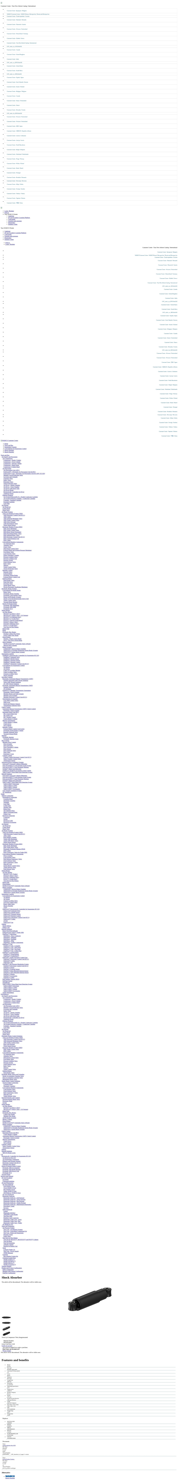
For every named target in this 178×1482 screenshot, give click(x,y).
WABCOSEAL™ (9, 1263)
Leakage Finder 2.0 (9, 1249)
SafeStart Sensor (7, 981)
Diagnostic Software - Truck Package (14, 1199)
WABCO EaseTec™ (10, 1264)
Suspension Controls (8, 654)
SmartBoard (6, 982)
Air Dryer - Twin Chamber (11, 487)
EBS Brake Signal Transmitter (12, 532)
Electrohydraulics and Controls (11, 1098)
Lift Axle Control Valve (10, 902)
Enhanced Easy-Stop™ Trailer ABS (13, 932)
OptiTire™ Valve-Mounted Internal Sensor (16, 972)
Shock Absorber (8, 675)
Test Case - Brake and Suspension (13, 1233)
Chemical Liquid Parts (9, 1258)
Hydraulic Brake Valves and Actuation (13, 1074)
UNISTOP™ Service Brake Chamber (15, 649)
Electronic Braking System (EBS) (12, 527)
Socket (6, 819)
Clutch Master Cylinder (10, 719)
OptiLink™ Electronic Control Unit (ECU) (16, 959)
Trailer (3, 794)
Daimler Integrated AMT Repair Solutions (16, 680)
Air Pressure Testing (8, 1228)
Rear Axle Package (9, 1044)
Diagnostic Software (9, 1196)
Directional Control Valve (11, 548)
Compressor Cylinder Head (12, 467)
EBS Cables (7, 540)
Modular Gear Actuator (10, 695)
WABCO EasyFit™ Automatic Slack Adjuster (17, 644)
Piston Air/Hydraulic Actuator (12, 597)
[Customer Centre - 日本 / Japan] (13, 124)
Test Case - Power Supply (11, 1251)
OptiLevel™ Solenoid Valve (12, 911)
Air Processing (7, 468)
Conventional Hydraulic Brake (12, 590)
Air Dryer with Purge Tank (11, 488)
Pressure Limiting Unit (10, 558)
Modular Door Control (9, 742)
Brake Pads (6, 629)
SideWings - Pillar (9, 941)
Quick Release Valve (10, 562)
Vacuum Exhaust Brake (10, 734)
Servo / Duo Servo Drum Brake (13, 640)
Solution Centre (12, 224)
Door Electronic (8, 745)
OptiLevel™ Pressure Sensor (12, 914)
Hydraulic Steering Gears (11, 739)
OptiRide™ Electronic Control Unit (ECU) (16, 664)
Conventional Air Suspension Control (14, 665)
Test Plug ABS (8, 1216)
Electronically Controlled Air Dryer (14, 492)
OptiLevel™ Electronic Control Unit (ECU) (16, 917)
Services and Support (7, 1176)
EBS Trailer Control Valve (11, 530)
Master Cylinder (7, 1119)
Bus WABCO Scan (9, 1189)
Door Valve (7, 752)
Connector (7, 817)
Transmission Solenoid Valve (12, 705)
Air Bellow (7, 667)
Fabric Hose (7, 1236)
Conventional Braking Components (13, 542)
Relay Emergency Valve (11, 862)
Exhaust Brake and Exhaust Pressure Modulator (18, 550)
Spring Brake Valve (9, 585)
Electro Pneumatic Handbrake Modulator (16, 587)
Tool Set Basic (8, 1241)
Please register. (7, 1351)
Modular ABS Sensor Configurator (13, 1271)
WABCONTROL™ (10, 1261)
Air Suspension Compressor (11, 1159)
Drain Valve (6, 510)
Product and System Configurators (12, 1268)
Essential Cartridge (9, 502)
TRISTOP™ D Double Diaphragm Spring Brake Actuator (21, 650)
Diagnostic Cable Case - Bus (12, 1221)
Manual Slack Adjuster (10, 645)
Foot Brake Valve (9, 552)
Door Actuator (8, 744)
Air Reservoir (7, 507)
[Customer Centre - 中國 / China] (14, 201)
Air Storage (5, 505)
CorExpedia (11, 219)
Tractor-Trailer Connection (10, 1082)
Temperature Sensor (9, 760)
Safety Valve (7, 480)
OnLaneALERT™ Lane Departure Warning (16, 767)
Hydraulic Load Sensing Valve (13, 595)
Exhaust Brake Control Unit (12, 577)
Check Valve (7, 547)
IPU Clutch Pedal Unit (10, 714)
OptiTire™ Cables (9, 977)
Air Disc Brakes (7, 612)
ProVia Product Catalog (8, 1459)
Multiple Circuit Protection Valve (13, 475)
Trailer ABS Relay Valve (11, 841)
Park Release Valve (9, 869)
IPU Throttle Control (10, 717)
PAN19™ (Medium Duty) (11, 624)
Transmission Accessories (10, 699)
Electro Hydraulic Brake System (11, 1166)
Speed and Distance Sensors (12, 704)
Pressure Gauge (8, 1234)
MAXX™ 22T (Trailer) (11, 874)
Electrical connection (9, 815)
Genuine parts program (15, 221)
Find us (6, 212)
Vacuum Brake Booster (10, 602)
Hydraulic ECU (8, 609)
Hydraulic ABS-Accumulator (11, 1168)
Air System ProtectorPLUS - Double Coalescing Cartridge (21, 497)
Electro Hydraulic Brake (10, 604)
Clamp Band (6, 508)
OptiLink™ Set (8, 962)
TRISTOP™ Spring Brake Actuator (14, 652)
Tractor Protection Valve (11, 568)
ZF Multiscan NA (8, 1224)
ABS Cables (7, 517)
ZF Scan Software (8, 1184)
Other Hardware (7, 1209)
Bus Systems (5, 740)
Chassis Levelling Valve (11, 674)
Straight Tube (7, 807)
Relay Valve (7, 563)
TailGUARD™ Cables (10, 785)
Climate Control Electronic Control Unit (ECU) (17, 757)
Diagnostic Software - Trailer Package (15, 1203)
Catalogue (11, 216)
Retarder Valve (8, 572)
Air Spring (7, 669)
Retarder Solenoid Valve (11, 732)
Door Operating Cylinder (11, 747)
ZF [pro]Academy (7, 1178)
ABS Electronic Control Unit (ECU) (14, 515)
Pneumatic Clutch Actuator (11, 692)
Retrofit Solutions (7, 774)
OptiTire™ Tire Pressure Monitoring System (16, 964)
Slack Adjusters (7, 642)
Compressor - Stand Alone (11, 465)
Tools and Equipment (8, 1226)
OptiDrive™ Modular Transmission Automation (17, 690)
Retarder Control (7, 570)
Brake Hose (7, 809)
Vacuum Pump (6, 1174)
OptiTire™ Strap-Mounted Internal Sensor (16, 971)
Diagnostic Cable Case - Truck (13, 1219)
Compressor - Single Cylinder (12, 460)
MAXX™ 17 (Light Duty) (11, 619)
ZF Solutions (7, 689)
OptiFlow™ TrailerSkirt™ (11, 956)
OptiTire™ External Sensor (12, 969)
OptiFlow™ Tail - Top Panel (12, 949)
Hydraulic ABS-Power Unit (11, 1171)
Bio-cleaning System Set (11, 1256)
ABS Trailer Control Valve (11, 520)
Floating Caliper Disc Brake (12, 634)
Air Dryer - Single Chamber (12, 485)
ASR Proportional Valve (11, 523)
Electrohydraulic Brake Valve (11, 1099)
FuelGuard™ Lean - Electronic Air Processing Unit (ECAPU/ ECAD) (24, 473)
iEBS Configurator (8, 1269)
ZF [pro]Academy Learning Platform (19, 217)
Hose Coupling (8, 856)
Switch (5, 1103)
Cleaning (5, 1254)
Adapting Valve (8, 545)
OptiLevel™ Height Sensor (12, 912)
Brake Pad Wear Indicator (10, 931)
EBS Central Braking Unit (11, 538)
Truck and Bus (5, 455)
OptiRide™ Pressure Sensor (12, 660)
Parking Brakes (7, 578)
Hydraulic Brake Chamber (11, 594)
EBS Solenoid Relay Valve (11, 535)
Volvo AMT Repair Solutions (12, 682)
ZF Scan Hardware (8, 1194)
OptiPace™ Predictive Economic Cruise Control (17, 770)
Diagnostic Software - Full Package (14, 1198)
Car (2, 1154)
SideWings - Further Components (13, 942)
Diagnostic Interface (9, 1213)
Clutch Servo (7, 724)
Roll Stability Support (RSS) (11, 979)
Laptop (6, 1211)
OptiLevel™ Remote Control (12, 916)
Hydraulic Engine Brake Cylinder (13, 730)
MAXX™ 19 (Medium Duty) (12, 617)
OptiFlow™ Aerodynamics (11, 952)
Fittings (4, 924)
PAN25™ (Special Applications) (13, 620)
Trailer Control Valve (10, 567)
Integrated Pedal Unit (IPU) (11, 712)
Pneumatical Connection (10, 797)
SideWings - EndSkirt (10, 939)
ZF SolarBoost (7, 792)
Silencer (6, 565)
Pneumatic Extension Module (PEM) (14, 849)
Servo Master (7, 725)
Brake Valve (7, 592)
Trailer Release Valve (10, 867)
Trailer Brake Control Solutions (11, 1081)
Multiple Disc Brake (9, 1116)
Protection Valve (8, 482)
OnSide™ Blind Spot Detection (12, 769)
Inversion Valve (8, 583)
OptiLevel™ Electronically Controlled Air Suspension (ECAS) (21, 909)
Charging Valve (8, 478)
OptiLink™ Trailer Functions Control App (15, 957)
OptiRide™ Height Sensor (11, 659)
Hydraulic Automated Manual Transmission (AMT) (18, 685)
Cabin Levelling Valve (10, 672)
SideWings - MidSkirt (10, 937)
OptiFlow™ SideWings (9, 934)
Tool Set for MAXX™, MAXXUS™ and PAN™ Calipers (21, 1239)
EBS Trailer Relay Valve (11, 847)
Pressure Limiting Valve (11, 557)
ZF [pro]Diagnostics (8, 1183)
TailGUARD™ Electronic (11, 784)
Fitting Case (7, 814)
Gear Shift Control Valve (11, 700)
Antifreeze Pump (8, 493)
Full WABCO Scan (9, 1186)
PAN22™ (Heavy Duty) (11, 622)
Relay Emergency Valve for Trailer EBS (15, 852)
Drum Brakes (6, 637)
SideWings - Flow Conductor (12, 936)
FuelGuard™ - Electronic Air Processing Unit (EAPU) (20, 472)
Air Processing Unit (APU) (11, 470)
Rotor (4, 630)
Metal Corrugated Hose (10, 812)
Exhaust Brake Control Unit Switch (14, 729)
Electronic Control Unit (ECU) (12, 1163)
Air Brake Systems (7, 512)
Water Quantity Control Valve (12, 759)
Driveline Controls (7, 677)
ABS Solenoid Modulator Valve (13, 518)
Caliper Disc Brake (9, 1114)
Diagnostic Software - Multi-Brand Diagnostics (17, 1204)
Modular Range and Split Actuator (14, 694)
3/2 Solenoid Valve (9, 543)
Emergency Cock (9, 754)
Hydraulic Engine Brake (11, 575)
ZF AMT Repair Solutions (11, 684)
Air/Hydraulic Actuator (9, 1118)
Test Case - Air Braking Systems (13, 1229)
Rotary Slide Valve (9, 904)
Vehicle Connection (7, 795)
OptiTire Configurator (9, 1273)
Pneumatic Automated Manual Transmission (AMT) (18, 679)
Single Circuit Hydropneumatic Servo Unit (16, 599)
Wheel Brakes (6, 610)
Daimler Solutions (9, 687)
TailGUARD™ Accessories (12, 789)
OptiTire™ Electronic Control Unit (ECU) (16, 966)
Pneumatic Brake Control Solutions (12, 1036)
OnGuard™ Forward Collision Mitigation (15, 764)
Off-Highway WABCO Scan (12, 1193)
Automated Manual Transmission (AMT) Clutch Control (19, 709)
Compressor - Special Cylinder (13, 463)
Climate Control (7, 755)
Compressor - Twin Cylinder (12, 462)
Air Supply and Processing (9, 457)
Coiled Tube (7, 805)
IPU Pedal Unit (8, 715)
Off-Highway (5, 994)
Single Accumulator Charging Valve (13, 1076)
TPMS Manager (8, 1253)
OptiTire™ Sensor (9, 967)
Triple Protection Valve (10, 483)
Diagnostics (11, 222)
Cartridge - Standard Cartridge (12, 500)
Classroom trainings (8, 1181)
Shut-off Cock (8, 864)
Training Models (6, 1266)
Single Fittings (7, 926)
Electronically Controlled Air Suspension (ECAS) (16, 1156)
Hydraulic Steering (8, 737)
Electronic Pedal (7, 1101)
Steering (4, 735)
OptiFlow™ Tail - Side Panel (12, 947)
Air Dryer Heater (9, 490)
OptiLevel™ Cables (9, 919)
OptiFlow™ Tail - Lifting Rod (12, 951)
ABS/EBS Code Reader (11, 1214)
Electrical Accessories (10, 822)
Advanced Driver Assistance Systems (13, 762)
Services (6, 1208)
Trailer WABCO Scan (10, 1191)
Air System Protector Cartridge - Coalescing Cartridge (19, 498)
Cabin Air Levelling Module (12, 670)
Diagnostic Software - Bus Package (14, 1201)
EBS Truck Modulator (10, 528)
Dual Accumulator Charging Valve (13, 1077)
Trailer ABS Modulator (10, 839)
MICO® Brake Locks (9, 1153)
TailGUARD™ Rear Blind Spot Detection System (17, 772)
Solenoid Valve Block (9, 1164)
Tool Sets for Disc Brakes (11, 627)
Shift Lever (7, 702)
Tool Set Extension (9, 1243)
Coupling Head (8, 799)
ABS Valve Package (9, 522)
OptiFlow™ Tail (7, 944)
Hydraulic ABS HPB (10, 607)
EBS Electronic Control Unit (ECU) (14, 537)
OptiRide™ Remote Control (12, 662)
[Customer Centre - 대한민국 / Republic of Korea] (18, 129)
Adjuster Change (8, 1244)
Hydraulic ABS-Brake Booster (12, 1169)
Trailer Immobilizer (8, 992)
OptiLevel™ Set (8, 922)
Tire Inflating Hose (9, 810)
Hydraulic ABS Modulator (11, 605)
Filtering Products (8, 495)
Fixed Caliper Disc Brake (11, 635)
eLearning (6, 1179)
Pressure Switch (8, 560)
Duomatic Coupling (9, 800)
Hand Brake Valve (9, 580)
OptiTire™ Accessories (10, 976)
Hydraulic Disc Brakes (9, 632)
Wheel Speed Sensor (10, 525)
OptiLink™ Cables (9, 961)
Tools (4, 1248)
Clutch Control (6, 707)
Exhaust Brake (8, 573)
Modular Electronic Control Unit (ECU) (15, 697)
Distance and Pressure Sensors (11, 1161)
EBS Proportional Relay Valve (12, 533)
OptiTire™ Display (9, 974)
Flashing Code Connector (11, 1218)
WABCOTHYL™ (9, 1259)
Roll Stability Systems (10, 837)
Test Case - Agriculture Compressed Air (15, 1231)
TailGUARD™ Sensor (10, 787)
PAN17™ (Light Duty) (10, 625)
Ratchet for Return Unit (10, 1246)
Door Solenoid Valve (10, 750)
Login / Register (9, 211)
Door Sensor (7, 749)
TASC (5, 907)
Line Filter (7, 503)
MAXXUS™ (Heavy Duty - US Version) (16, 615)
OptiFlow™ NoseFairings (11, 954)
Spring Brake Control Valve (12, 866)
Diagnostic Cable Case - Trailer (13, 1223)
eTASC (6, 921)
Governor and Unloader (11, 477)
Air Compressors (8, 458)
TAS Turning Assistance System (12, 790)
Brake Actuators (7, 647)
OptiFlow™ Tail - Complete (12, 946)
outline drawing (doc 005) (9, 1445)
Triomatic (6, 802)
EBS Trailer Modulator (10, 846)
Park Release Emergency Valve (13, 859)
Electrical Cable (8, 820)
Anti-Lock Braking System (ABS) (13, 513)
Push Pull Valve (8, 582)
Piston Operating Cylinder (11, 555)
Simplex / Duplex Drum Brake (13, 639)
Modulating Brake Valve (10, 1079)
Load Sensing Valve (9, 553)
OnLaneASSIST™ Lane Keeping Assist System (17, 765)
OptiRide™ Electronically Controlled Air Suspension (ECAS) (21, 655)
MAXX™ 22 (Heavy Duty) (12, 614)
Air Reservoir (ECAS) (9, 1158)
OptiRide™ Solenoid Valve (12, 657)
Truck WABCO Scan (10, 1188)
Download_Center (9, 1206)
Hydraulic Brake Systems (9, 588)
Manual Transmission (9, 720)
